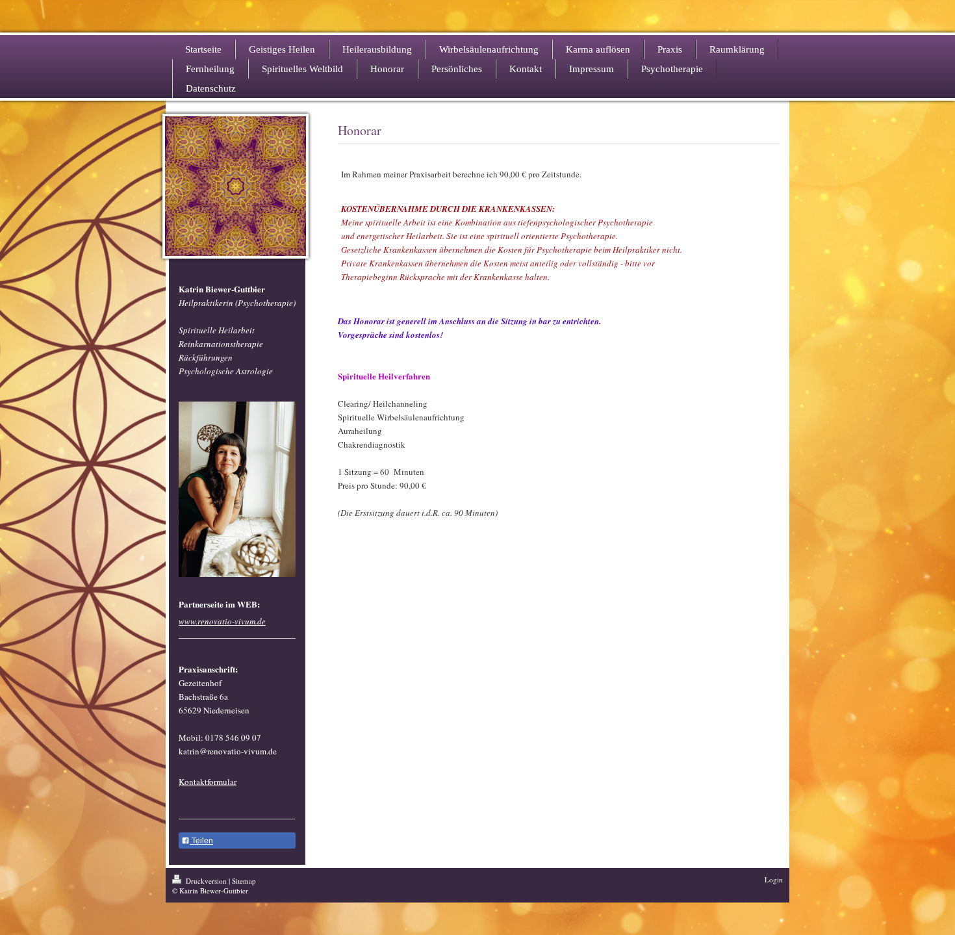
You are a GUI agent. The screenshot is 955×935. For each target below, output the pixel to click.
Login (774, 879)
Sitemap (244, 881)
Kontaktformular (207, 782)
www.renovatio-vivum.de (222, 621)
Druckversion (206, 881)
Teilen (201, 840)
